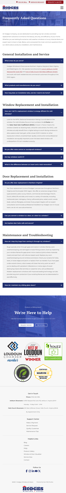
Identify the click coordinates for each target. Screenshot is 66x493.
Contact (26, 460)
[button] (33, 60)
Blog (25, 442)
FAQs (25, 448)
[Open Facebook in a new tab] (26, 472)
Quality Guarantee (32, 428)
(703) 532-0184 (50, 318)
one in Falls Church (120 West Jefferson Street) (41, 72)
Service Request (37, 2)
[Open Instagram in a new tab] (29, 472)
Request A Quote (54, 2)
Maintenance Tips (32, 431)
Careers (26, 445)
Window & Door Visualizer (32, 454)
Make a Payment (32, 423)
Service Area (28, 457)
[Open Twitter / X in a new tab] (39, 472)
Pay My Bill (22, 2)
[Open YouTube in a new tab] (36, 472)
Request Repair (26, 325)
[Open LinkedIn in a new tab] (33, 472)
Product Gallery (29, 451)
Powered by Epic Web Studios (45, 482)
